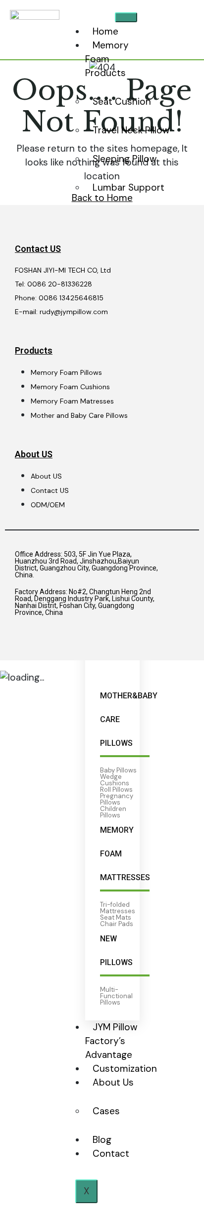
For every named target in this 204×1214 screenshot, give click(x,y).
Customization (125, 1068)
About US (33, 454)
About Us (113, 1082)
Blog (102, 1139)
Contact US (38, 248)
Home (105, 31)
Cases (106, 1111)
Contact (111, 1153)
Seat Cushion (122, 101)
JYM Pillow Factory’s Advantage (111, 1041)
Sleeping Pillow (125, 159)
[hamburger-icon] (126, 17)
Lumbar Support (128, 187)
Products (33, 350)
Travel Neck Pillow (131, 130)
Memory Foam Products (107, 59)
